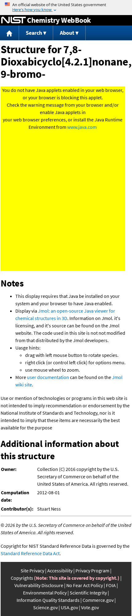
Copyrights (22, 578)
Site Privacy (32, 570)
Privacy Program (92, 570)
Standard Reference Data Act (30, 553)
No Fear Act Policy (84, 585)
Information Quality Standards (48, 600)
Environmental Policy (45, 593)
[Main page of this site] (9, 33)
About (67, 32)
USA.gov (69, 607)
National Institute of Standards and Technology (13, 20)
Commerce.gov (98, 600)
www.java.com (82, 127)
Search (34, 32)
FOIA (111, 585)
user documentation (48, 377)
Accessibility (59, 570)
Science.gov (45, 607)
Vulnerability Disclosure (38, 585)
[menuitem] (9, 33)
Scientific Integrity (88, 593)
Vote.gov (90, 607)
